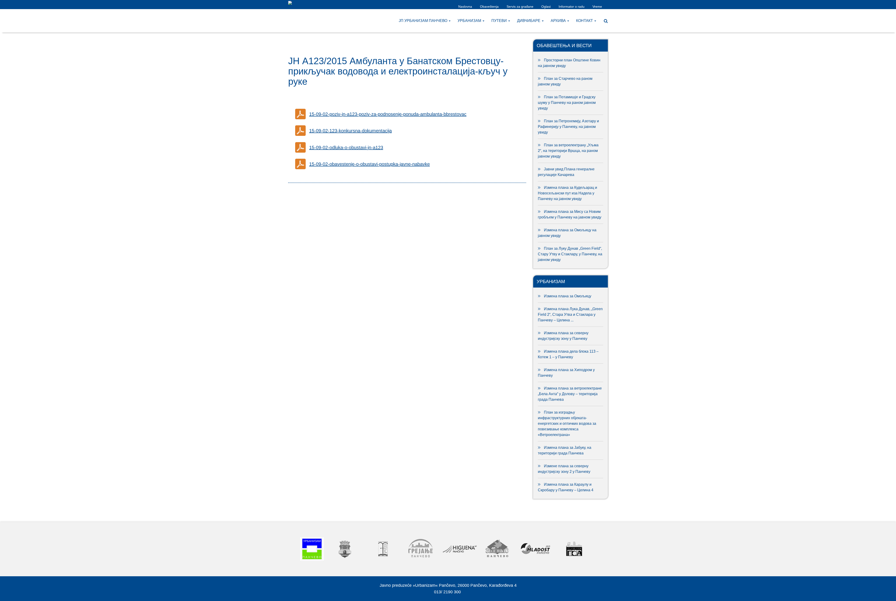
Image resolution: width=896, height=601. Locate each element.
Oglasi (546, 6)
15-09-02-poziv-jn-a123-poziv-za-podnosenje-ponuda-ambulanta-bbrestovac (387, 114)
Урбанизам (470, 21)
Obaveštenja (489, 6)
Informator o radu (571, 6)
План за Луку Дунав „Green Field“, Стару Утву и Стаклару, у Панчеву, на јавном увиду (570, 254)
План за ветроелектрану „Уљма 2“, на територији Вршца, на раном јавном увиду (568, 150)
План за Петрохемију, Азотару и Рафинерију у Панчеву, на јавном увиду (568, 126)
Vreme (597, 6)
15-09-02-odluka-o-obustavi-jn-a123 (346, 147)
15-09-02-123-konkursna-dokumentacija (350, 130)
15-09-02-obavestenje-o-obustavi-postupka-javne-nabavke (369, 164)
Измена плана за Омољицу (567, 296)
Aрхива (559, 21)
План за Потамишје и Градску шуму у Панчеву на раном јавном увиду (567, 102)
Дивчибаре (529, 21)
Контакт (585, 21)
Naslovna (465, 6)
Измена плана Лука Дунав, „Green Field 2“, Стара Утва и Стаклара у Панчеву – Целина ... (570, 314)
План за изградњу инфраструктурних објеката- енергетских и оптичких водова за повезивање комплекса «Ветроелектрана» (567, 423)
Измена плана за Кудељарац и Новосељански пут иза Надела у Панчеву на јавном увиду (567, 193)
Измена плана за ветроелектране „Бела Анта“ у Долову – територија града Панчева (570, 393)
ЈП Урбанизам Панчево (423, 21)
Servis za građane (520, 6)
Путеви (499, 21)
